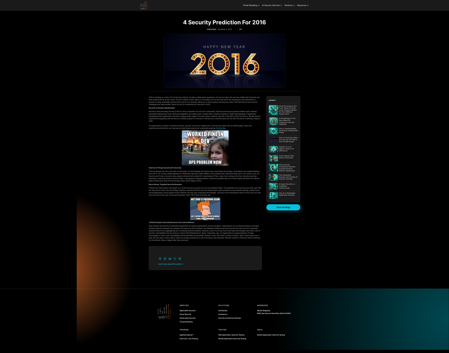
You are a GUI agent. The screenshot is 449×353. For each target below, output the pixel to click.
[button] (251, 5)
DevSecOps (221, 128)
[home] (143, 5)
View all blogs (283, 207)
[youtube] (160, 259)
